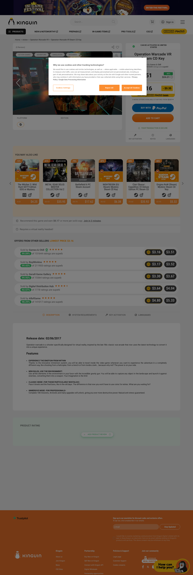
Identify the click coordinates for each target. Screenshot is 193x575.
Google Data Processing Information (72, 80)
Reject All (109, 88)
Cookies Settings (63, 88)
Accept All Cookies (132, 88)
